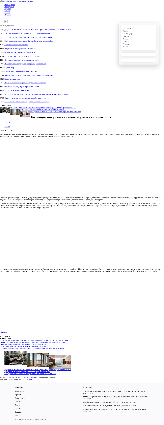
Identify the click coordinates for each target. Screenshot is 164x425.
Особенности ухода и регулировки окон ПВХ (21, 87)
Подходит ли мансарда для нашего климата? (21, 49)
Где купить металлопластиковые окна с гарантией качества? (27, 33)
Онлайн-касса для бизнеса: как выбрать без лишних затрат (26, 98)
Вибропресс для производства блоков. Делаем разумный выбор (28, 41)
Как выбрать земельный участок (16, 90)
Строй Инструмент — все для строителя (22, 377)
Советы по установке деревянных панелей (20, 71)
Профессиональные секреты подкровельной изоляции (25, 83)
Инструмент (9, 7)
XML (31, 379)
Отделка (7, 15)
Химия (7, 11)
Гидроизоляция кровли (13, 79)
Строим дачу (9, 68)
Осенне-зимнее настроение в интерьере (19, 52)
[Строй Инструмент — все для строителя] (16, 1)
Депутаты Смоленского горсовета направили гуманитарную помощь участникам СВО (37, 30)
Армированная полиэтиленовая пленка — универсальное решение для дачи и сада (32, 348)
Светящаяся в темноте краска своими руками (21, 60)
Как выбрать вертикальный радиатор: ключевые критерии (26, 102)
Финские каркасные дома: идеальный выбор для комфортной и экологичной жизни (36, 94)
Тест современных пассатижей (16, 45)
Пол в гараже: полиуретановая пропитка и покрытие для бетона (28, 75)
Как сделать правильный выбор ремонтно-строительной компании (30, 37)
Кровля (7, 13)
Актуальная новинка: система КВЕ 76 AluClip (21, 56)
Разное (7, 19)
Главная (7, 123)
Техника (7, 17)
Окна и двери (9, 5)
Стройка (7, 9)
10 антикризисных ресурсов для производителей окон (25, 64)
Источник (4, 333)
